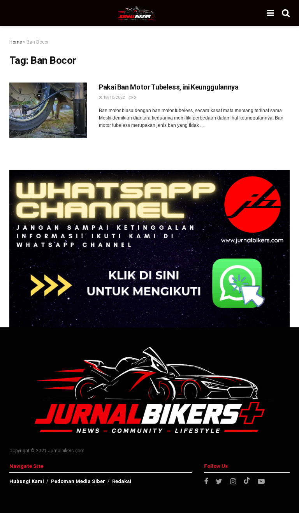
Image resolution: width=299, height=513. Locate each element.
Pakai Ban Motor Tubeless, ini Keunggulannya (169, 87)
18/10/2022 (113, 97)
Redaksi (121, 481)
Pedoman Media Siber (78, 481)
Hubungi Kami (26, 481)
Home (15, 42)
